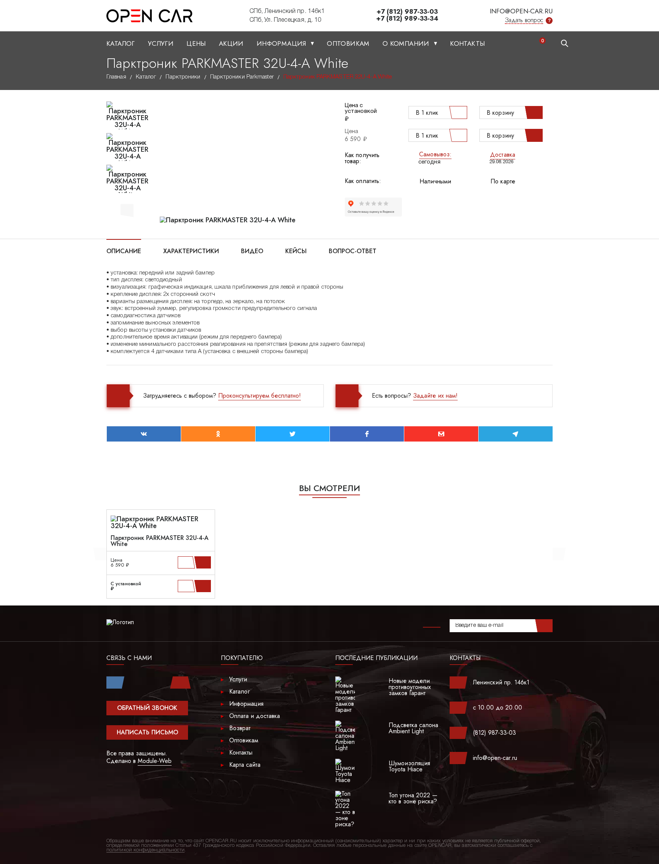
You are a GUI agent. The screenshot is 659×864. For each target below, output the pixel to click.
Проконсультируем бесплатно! (259, 395)
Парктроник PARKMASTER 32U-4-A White (160, 541)
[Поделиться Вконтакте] (144, 434)
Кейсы (296, 250)
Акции (231, 43)
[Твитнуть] (293, 434)
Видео (252, 250)
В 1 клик (427, 112)
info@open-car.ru (521, 11)
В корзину (500, 112)
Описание (123, 250)
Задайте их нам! (435, 395)
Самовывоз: (435, 154)
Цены (196, 43)
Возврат (240, 728)
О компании (407, 43)
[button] (127, 209)
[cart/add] (204, 562)
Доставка (502, 154)
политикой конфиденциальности (145, 850)
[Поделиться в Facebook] (367, 434)
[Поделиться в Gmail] (441, 434)
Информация (282, 43)
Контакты (467, 43)
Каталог (120, 43)
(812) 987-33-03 (494, 732)
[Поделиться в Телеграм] (516, 434)
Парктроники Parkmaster (242, 77)
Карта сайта (244, 764)
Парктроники (183, 77)
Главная (116, 77)
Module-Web (155, 760)
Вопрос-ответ (352, 250)
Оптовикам (348, 43)
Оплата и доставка (254, 715)
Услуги (161, 43)
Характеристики (191, 250)
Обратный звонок (147, 707)
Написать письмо (147, 732)
